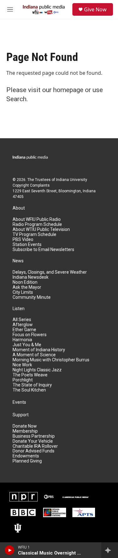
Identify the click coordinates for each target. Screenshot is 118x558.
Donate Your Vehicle (33, 441)
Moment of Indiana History (39, 349)
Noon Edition (25, 282)
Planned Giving (27, 461)
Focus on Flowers (30, 334)
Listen (19, 308)
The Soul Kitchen (29, 390)
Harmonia (22, 339)
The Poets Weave (30, 375)
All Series (22, 319)
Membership (25, 431)
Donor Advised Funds (33, 451)
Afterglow (23, 324)
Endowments (26, 456)
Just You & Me (27, 344)
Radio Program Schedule (37, 224)
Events (19, 402)
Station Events (27, 244)
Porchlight (23, 380)
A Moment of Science (34, 355)
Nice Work (22, 365)
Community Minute (32, 297)
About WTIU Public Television (41, 229)
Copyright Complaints (31, 185)
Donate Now (25, 426)
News (18, 261)
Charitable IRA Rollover (35, 446)
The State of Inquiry (32, 385)
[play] (10, 550)
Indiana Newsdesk (30, 277)
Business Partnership (34, 436)
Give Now (95, 9)
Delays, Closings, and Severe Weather (50, 272)
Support (21, 415)
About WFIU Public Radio (37, 219)
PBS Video (23, 239)
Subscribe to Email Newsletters (43, 249)
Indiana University (71, 180)
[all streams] (109, 550)
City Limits (23, 292)
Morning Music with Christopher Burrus (51, 360)
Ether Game (24, 329)
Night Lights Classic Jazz (37, 370)
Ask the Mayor (27, 287)
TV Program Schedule (34, 234)
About (19, 208)
